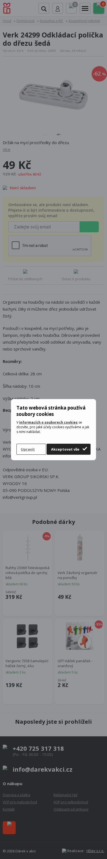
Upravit (28, 449)
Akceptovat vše (65, 449)
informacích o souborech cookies (48, 422)
